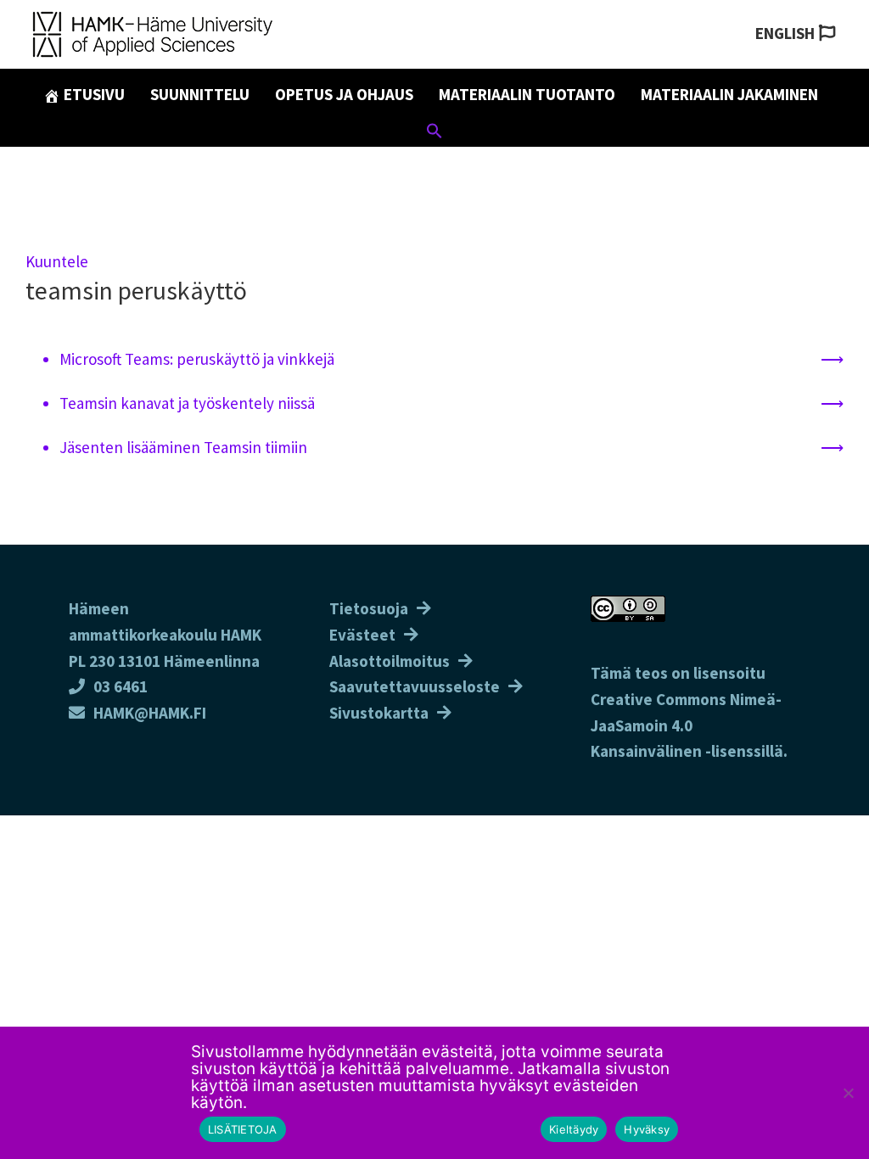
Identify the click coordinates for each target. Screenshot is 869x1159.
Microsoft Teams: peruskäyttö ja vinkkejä (196, 359)
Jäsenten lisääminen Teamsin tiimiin (183, 447)
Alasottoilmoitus (389, 661)
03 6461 (120, 686)
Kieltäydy (573, 1129)
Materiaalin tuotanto (527, 94)
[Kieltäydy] (847, 1092)
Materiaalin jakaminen (729, 94)
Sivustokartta (379, 713)
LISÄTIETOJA (243, 1129)
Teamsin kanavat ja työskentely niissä (187, 403)
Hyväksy (647, 1129)
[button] (434, 133)
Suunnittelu (199, 94)
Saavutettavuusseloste (414, 686)
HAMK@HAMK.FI (149, 713)
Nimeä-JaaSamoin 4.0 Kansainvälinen (686, 725)
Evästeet (362, 634)
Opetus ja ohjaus (344, 94)
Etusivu (92, 94)
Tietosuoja (368, 608)
